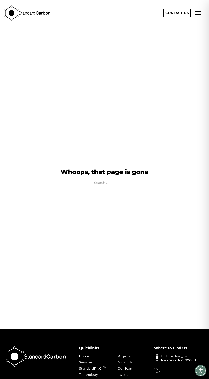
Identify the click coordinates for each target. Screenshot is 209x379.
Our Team (125, 368)
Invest (123, 375)
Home (84, 356)
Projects (124, 356)
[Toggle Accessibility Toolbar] (200, 370)
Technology (88, 375)
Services (85, 362)
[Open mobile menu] (198, 13)
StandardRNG (92, 368)
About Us (125, 362)
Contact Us (177, 13)
